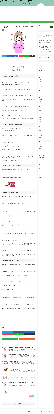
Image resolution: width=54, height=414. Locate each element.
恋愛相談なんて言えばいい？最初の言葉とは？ (19, 66)
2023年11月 (41, 97)
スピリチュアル (41, 155)
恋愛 (2, 327)
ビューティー (41, 159)
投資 (39, 168)
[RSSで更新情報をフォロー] (27, 339)
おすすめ (40, 144)
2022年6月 (40, 135)
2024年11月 (41, 70)
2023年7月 (40, 106)
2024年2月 (40, 90)
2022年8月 (40, 130)
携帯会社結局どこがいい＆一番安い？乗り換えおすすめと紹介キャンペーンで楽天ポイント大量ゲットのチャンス (45, 35)
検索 (39, 25)
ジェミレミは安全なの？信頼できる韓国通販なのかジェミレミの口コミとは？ (45, 40)
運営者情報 (28, 411)
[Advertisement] (27, 12)
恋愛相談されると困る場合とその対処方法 (18, 67)
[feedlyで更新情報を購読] (10, 339)
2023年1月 (40, 119)
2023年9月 (40, 101)
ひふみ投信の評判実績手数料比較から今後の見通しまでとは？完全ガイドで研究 (45, 50)
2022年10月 (41, 126)
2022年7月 (40, 132)
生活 (39, 173)
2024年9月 (40, 75)
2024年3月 (40, 88)
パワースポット (41, 157)
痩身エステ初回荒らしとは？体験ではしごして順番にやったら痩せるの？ (45, 43)
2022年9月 (40, 128)
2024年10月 (41, 72)
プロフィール (40, 411)
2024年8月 (40, 77)
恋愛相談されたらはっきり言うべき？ (17, 69)
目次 (17, 63)
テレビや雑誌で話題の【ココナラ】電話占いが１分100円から (12, 177)
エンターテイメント (42, 148)
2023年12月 (41, 95)
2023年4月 (40, 112)
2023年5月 (40, 110)
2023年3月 (40, 115)
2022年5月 (40, 137)
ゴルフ (40, 153)
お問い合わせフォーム (50, 411)
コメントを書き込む (18, 403)
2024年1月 (40, 92)
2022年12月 (41, 121)
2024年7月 (40, 79)
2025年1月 (40, 68)
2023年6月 (40, 108)
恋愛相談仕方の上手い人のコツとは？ (17, 70)
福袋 (39, 175)
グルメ (40, 150)
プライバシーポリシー (34, 411)
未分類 (40, 170)
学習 (39, 164)
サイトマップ (44, 411)
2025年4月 (40, 66)
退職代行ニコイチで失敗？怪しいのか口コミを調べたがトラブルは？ (45, 47)
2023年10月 (41, 99)
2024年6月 (40, 81)
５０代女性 (40, 177)
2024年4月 (40, 86)
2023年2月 (40, 117)
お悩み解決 (40, 146)
